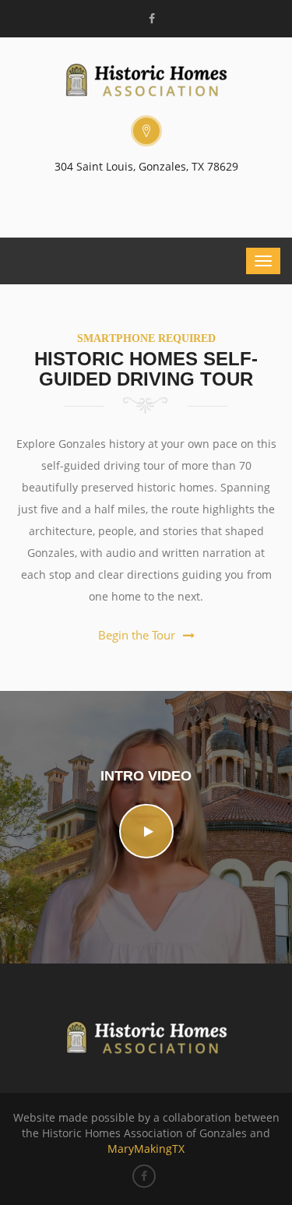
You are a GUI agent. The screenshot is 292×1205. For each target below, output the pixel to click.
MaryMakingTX (146, 1148)
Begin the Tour (136, 635)
